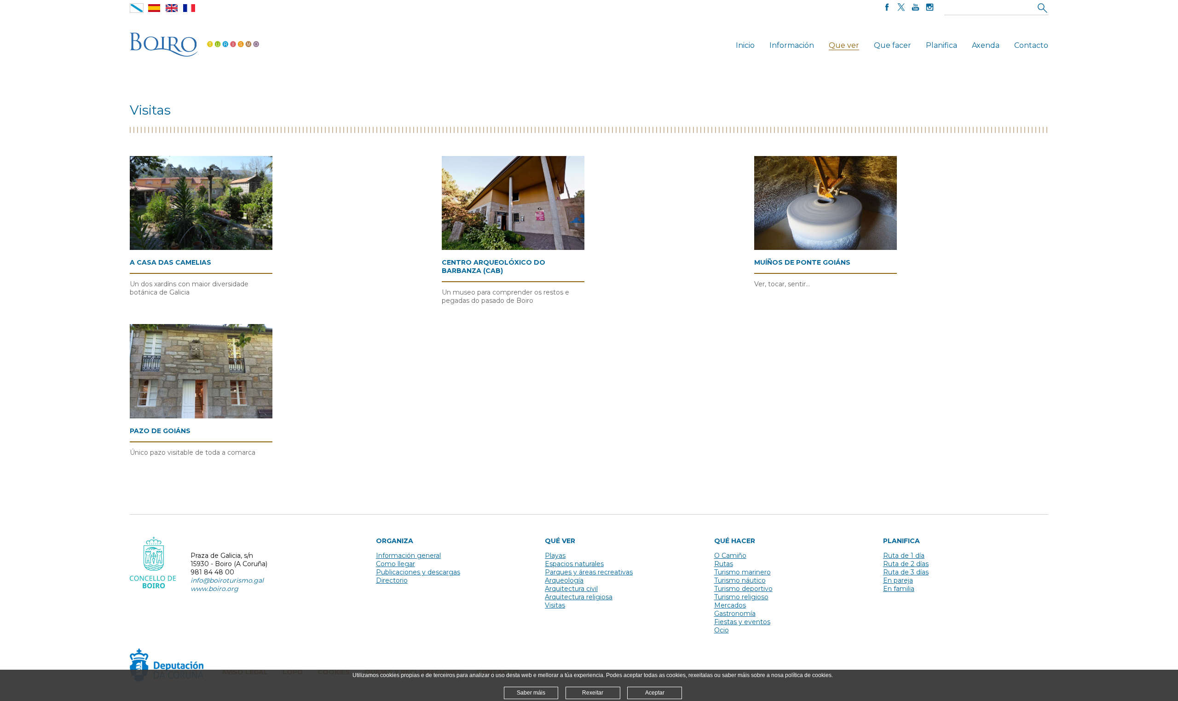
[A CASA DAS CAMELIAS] (201, 203)
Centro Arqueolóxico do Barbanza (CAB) (493, 266)
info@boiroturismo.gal (227, 580)
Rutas (723, 564)
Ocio (721, 630)
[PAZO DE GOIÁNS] (201, 371)
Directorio (392, 580)
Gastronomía (735, 613)
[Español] (154, 8)
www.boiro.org (214, 589)
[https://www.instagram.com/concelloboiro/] (930, 8)
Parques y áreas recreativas (589, 572)
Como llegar (395, 564)
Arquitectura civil (571, 589)
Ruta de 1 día (903, 555)
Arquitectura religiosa (578, 597)
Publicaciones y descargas (418, 572)
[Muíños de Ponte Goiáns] (825, 203)
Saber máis (531, 692)
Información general (408, 555)
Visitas (555, 605)
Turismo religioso (741, 597)
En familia (898, 589)
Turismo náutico (740, 580)
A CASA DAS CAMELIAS (170, 262)
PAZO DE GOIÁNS (160, 431)
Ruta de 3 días (906, 572)
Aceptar (654, 692)
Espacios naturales (574, 564)
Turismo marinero (742, 572)
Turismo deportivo (743, 589)
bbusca (1042, 7)
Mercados (730, 605)
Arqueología (564, 580)
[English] (172, 8)
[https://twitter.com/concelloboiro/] (901, 8)
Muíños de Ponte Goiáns (802, 262)
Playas (555, 555)
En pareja (898, 580)
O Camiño (730, 555)
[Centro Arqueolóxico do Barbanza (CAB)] (513, 203)
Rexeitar (592, 692)
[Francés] (189, 8)
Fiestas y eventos (742, 622)
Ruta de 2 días (906, 564)
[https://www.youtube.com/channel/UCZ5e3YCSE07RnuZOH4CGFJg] (915, 8)
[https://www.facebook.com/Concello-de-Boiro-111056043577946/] (887, 8)
